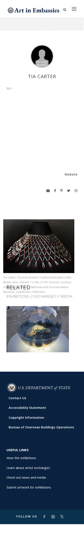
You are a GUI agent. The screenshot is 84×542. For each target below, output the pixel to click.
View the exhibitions (21, 458)
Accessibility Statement (27, 407)
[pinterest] (61, 191)
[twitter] (68, 191)
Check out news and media (26, 477)
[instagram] (76, 191)
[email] (48, 191)
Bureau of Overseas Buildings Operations (41, 427)
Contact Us (17, 398)
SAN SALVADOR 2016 (42, 343)
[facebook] (55, 191)
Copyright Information (26, 417)
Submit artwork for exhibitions (28, 487)
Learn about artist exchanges (28, 468)
